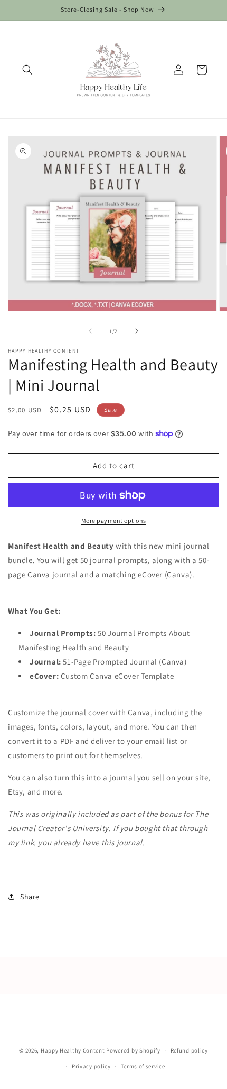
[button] (27, 69)
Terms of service (143, 1066)
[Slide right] (136, 331)
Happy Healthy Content (73, 1050)
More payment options (113, 520)
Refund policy (189, 1050)
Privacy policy (91, 1066)
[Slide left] (90, 331)
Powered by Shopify (133, 1050)
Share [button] (30, 896)
